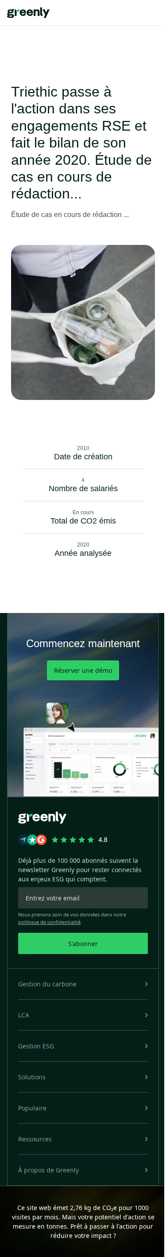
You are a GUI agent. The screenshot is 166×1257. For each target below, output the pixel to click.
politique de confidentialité (49, 922)
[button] (83, 984)
